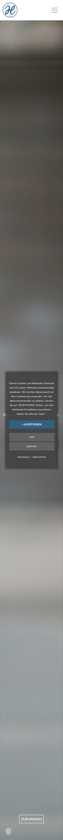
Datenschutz (39, 457)
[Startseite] (10, 9)
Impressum (23, 457)
